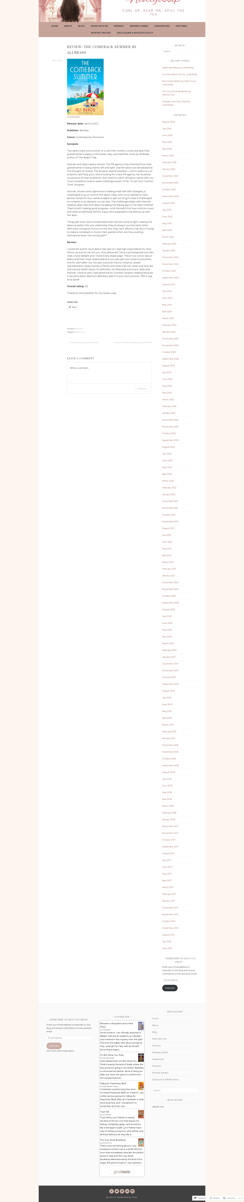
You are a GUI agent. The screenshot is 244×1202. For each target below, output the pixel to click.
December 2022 (170, 420)
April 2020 (167, 636)
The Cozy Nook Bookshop (113, 1140)
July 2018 (166, 779)
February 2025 (169, 243)
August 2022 (168, 447)
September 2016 (170, 928)
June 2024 (167, 298)
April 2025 (167, 230)
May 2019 (167, 711)
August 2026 (168, 122)
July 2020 (167, 616)
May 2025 (167, 223)
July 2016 (166, 941)
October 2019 (169, 677)
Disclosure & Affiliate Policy (135, 32)
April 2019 (167, 718)
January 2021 (168, 575)
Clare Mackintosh (108, 1058)
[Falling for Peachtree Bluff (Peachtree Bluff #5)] (141, 1089)
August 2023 (168, 365)
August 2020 (168, 609)
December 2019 (170, 664)
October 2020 (169, 596)
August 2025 (168, 203)
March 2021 (168, 562)
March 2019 (168, 725)
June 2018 (167, 785)
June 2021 (167, 542)
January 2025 (168, 250)
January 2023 (168, 413)
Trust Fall (104, 1111)
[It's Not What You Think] (141, 1061)
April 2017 (167, 880)
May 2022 (167, 467)
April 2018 (167, 799)
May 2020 (167, 630)
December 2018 (170, 745)
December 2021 (170, 501)
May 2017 (167, 874)
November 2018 (170, 752)
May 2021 (167, 548)
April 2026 (167, 149)
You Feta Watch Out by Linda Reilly (179, 74)
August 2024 (168, 284)
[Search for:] (180, 51)
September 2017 (170, 846)
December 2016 (170, 907)
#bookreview (79, 332)
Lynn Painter (106, 1115)
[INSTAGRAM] (132, 1191)
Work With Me (99, 26)
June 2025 (167, 216)
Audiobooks (162, 26)
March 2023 (168, 399)
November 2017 (170, 833)
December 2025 (170, 176)
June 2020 (167, 623)
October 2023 (169, 352)
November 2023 (170, 345)
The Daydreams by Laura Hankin (83, 342)
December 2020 (170, 582)
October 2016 (169, 921)
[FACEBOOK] (111, 1191)
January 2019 (168, 738)
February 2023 (169, 406)
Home (54, 26)
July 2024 (167, 291)
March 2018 (168, 806)
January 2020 (169, 657)
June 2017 (167, 867)
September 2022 (170, 440)
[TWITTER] (117, 1191)
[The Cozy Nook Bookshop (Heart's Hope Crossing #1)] (141, 1146)
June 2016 (167, 948)
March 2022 (168, 481)
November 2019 (170, 670)
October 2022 (169, 433)
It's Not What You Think (112, 1055)
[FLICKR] (127, 1191)
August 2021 (168, 528)
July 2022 (166, 453)
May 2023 (167, 386)
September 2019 (170, 684)
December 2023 (170, 338)
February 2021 (169, 569)
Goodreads (73, 117)
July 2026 (166, 128)
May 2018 (167, 792)
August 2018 (168, 772)
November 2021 (170, 508)
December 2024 (170, 257)
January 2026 (168, 169)
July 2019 (166, 697)
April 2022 (167, 474)
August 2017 (168, 853)
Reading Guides (139, 26)
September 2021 (170, 521)
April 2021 (167, 555)
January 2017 (168, 901)
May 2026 (167, 142)
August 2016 (168, 935)
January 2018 (168, 819)
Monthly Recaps (101, 32)
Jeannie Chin (107, 1143)
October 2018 (169, 758)
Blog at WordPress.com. (122, 1197)
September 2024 (170, 277)
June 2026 (167, 135)
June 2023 (167, 379)
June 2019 (167, 704)
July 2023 (166, 372)
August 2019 (168, 691)
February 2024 (169, 325)
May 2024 (167, 305)
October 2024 (169, 271)
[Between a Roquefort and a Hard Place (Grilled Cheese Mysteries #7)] (141, 1029)
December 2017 (170, 826)
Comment (141, 388)
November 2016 (170, 914)
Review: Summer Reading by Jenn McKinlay (133, 342)
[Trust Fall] (141, 1117)
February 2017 (169, 894)
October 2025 (169, 189)
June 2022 (167, 460)
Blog (81, 26)
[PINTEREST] (122, 1191)
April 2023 (167, 392)
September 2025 (170, 196)
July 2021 (166, 535)
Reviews (119, 26)
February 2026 (169, 162)
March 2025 (168, 237)
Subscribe (170, 988)
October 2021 (169, 515)
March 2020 (168, 643)
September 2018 (170, 765)
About (68, 26)
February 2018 (169, 813)
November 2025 (170, 182)
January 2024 (168, 332)
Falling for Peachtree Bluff (113, 1083)
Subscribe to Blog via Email (69, 1019)
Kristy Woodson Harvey (110, 1086)
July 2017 (166, 860)
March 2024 (168, 318)
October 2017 (169, 840)
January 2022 (168, 494)
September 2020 (170, 602)
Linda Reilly (106, 1030)
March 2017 (168, 887)
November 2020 (170, 589)
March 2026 (168, 155)
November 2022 (170, 426)
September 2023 (170, 359)
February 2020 (169, 650)
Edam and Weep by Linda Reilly (178, 67)
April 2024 (167, 311)
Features (181, 26)
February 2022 (169, 487)
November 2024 (170, 264)
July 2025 (166, 210)
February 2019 (169, 731)
